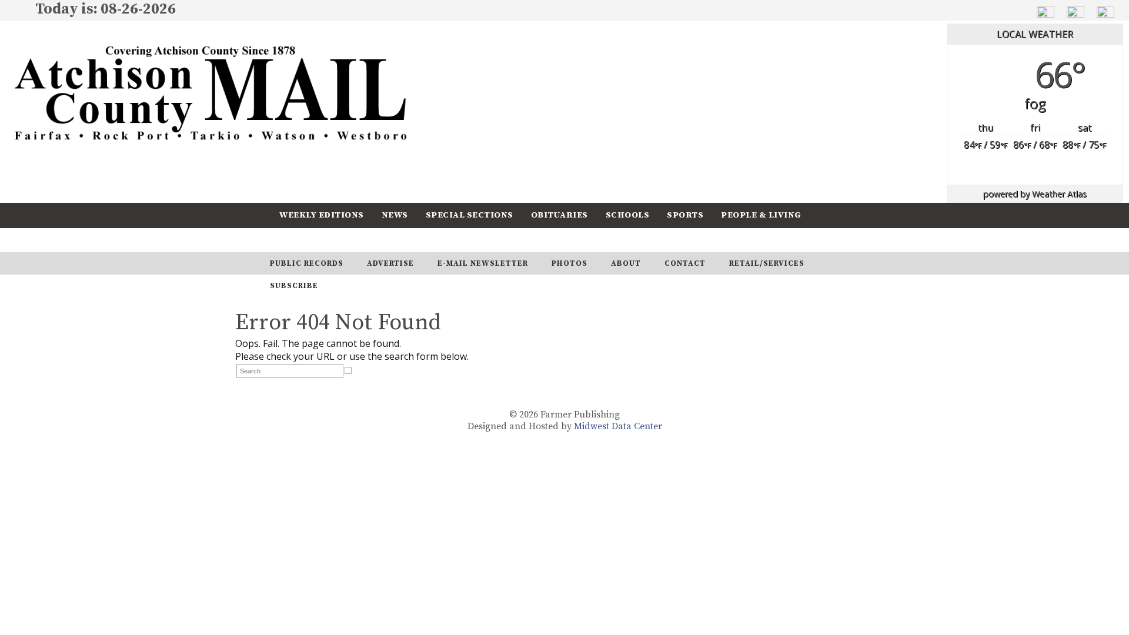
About (626, 263)
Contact (685, 263)
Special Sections (469, 214)
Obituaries (559, 214)
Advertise (390, 263)
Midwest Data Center (618, 426)
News (395, 214)
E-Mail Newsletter (482, 263)
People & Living (761, 214)
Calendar (304, 239)
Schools (628, 214)
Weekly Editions (321, 214)
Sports (685, 214)
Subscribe (372, 239)
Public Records (306, 263)
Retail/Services (766, 263)
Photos (569, 263)
